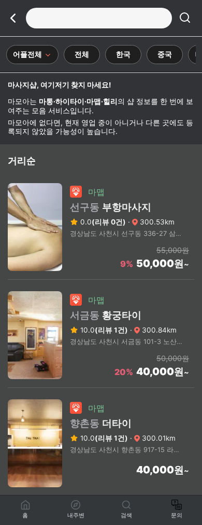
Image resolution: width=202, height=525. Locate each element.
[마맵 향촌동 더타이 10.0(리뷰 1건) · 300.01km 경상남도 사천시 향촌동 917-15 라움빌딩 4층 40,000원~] (101, 492)
